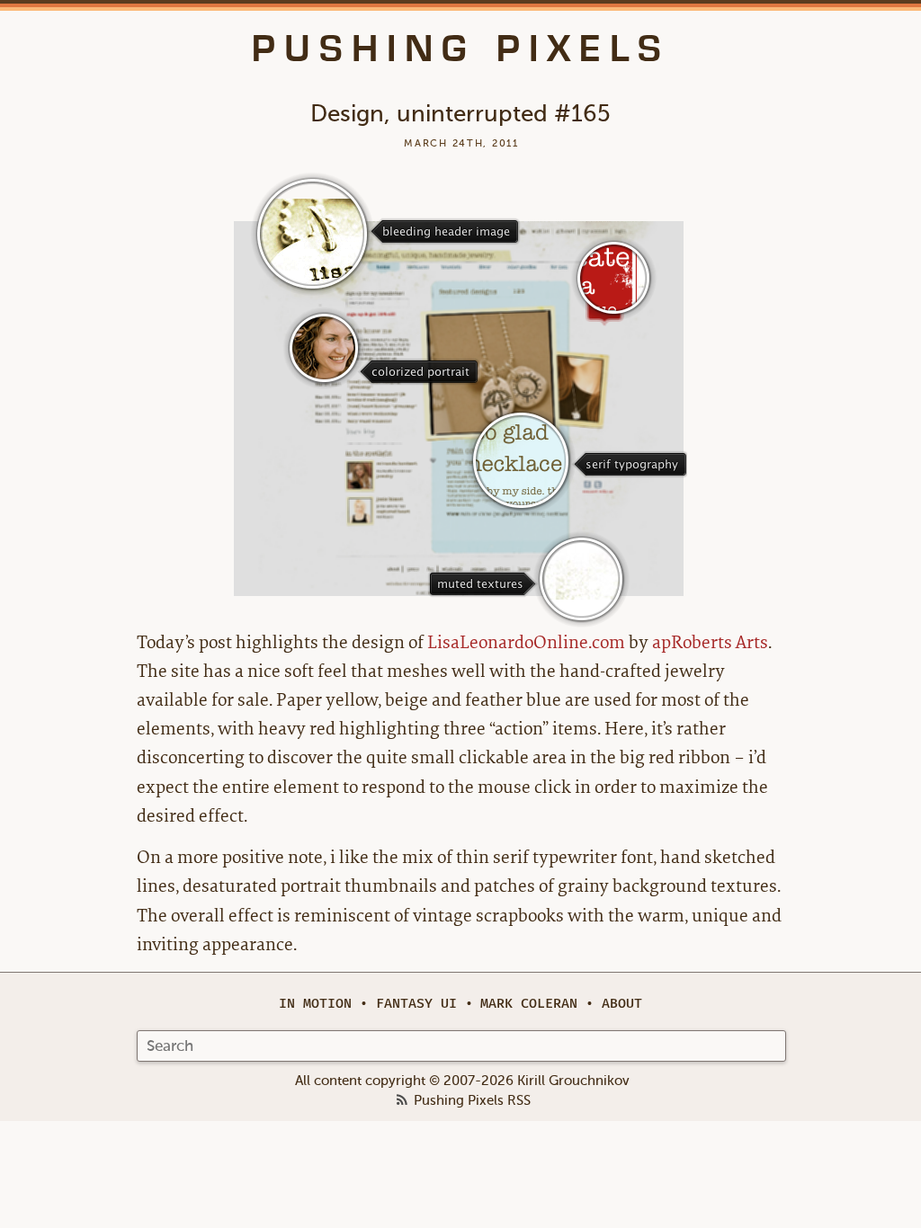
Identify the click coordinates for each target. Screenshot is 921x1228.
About (622, 1003)
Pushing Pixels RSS (472, 1101)
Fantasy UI (416, 1003)
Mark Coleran (528, 1003)
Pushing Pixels (461, 48)
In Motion (315, 1003)
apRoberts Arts (710, 642)
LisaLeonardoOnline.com (526, 642)
